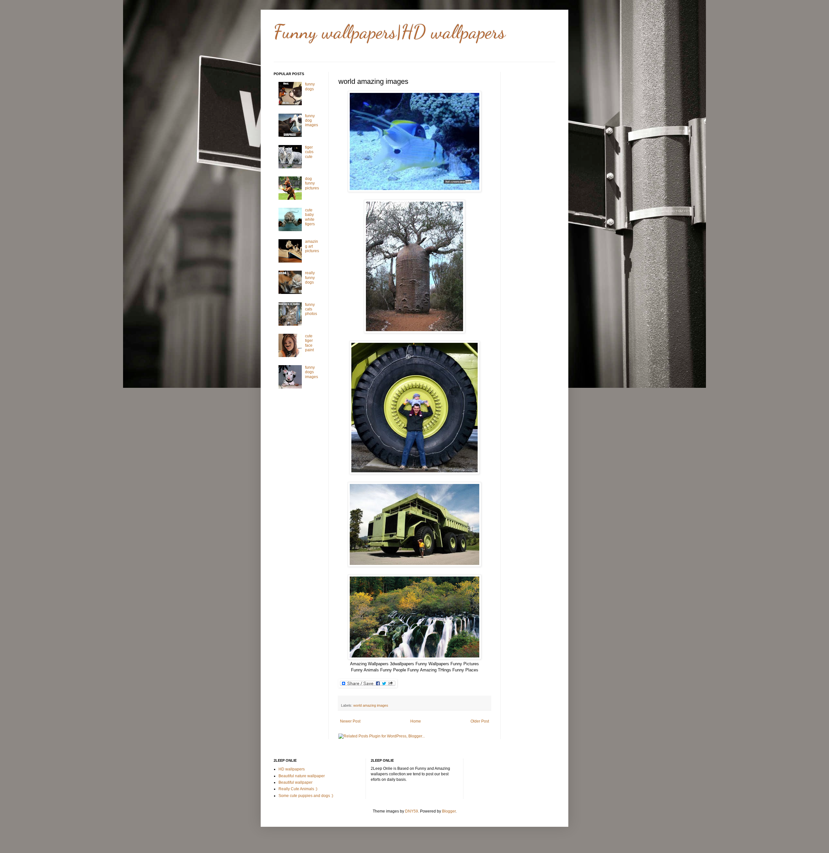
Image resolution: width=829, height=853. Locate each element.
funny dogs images (311, 372)
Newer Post (350, 721)
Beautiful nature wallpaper (301, 776)
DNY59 (411, 811)
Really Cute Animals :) (297, 789)
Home (415, 721)
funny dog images (311, 121)
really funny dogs (310, 278)
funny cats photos (311, 309)
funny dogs (310, 86)
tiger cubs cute (309, 152)
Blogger (449, 811)
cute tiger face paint (309, 343)
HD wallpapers (291, 769)
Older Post (480, 721)
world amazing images (370, 705)
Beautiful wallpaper (295, 782)
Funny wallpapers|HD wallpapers (389, 31)
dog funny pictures (312, 183)
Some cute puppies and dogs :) (305, 795)
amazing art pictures (312, 246)
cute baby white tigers (310, 217)
